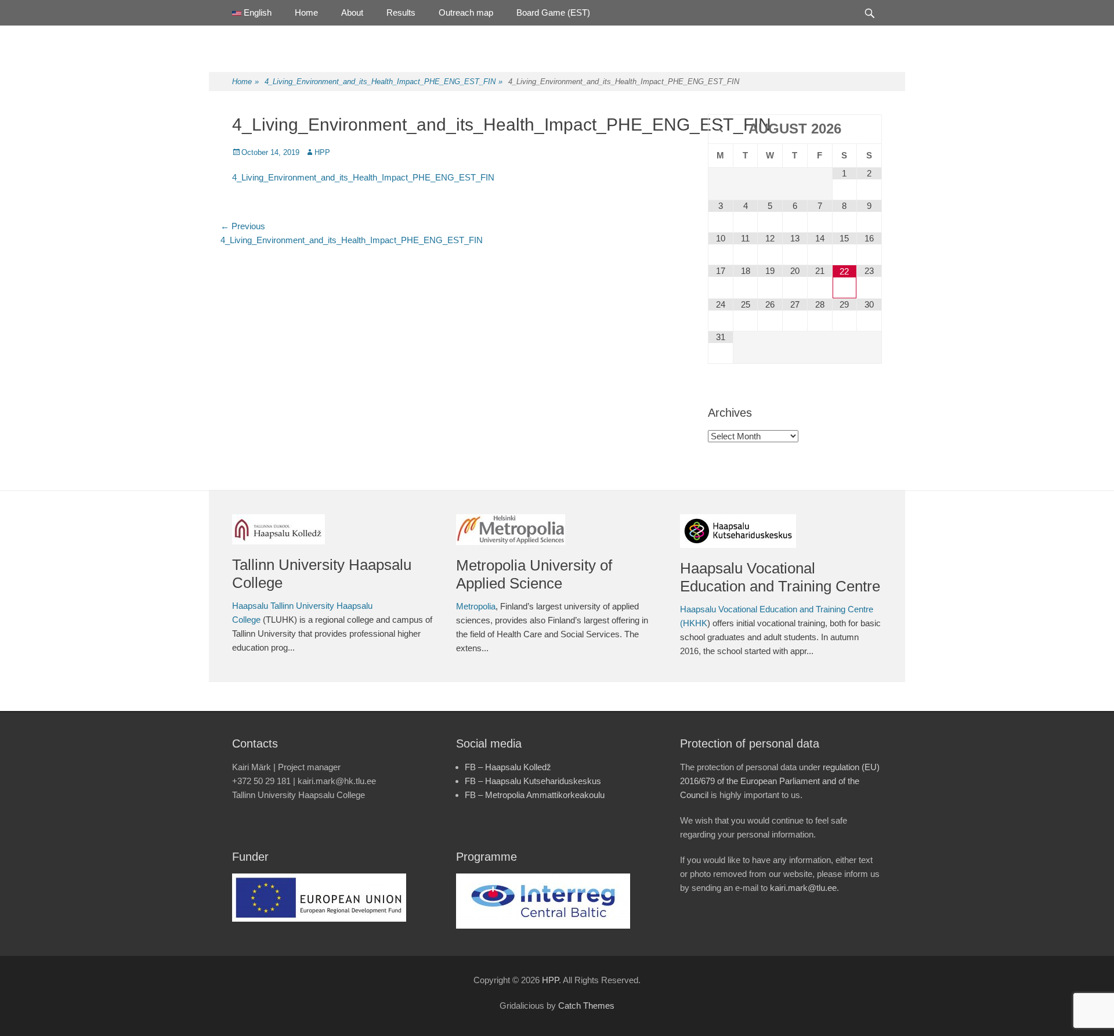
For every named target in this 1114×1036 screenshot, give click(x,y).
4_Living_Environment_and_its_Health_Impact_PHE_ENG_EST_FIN (383, 81)
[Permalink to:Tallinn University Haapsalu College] (332, 529)
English (256, 12)
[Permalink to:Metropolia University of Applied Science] (556, 529)
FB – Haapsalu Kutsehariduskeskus (533, 781)
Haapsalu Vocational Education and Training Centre (780, 577)
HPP (322, 152)
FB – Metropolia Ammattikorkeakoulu (535, 795)
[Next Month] (869, 129)
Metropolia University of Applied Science (534, 574)
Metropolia (475, 606)
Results (400, 12)
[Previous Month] (720, 129)
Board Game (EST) (553, 12)
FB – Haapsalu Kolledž (508, 767)
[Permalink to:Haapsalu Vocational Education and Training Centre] (780, 531)
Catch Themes (586, 1005)
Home (306, 12)
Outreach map (466, 12)
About (352, 12)
